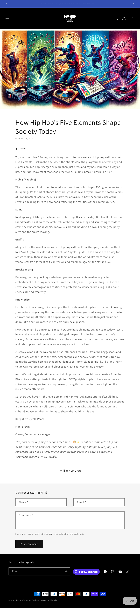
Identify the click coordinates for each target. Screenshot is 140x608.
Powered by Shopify (48, 600)
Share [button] (22, 148)
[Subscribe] (66, 571)
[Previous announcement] (6, 4)
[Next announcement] (133, 4)
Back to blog (72, 470)
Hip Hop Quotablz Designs (27, 600)
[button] (7, 18)
